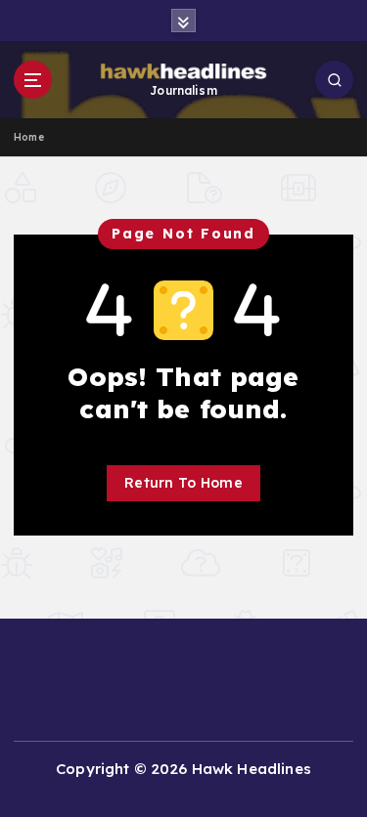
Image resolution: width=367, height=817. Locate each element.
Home (29, 137)
